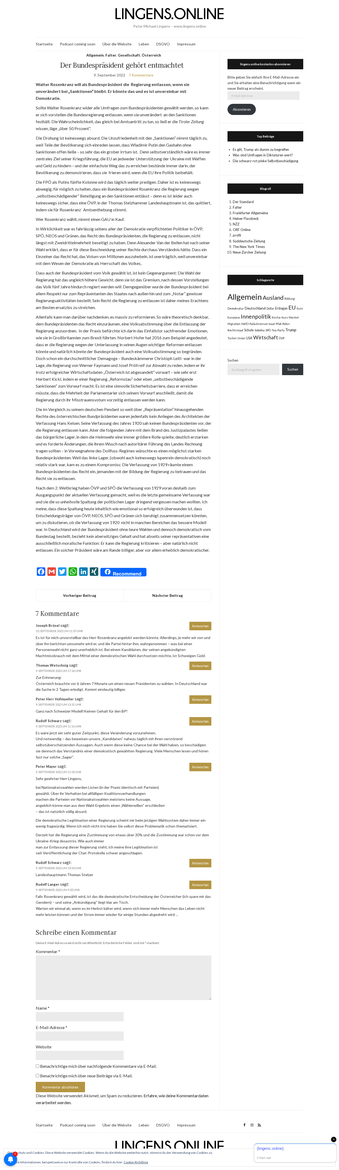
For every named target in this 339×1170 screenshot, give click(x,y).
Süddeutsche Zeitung (249, 241)
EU (292, 307)
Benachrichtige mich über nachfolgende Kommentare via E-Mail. (98, 1066)
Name (43, 1007)
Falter (110, 55)
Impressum (186, 44)
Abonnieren (242, 109)
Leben (144, 44)
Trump (290, 329)
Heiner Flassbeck (246, 218)
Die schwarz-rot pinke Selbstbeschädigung (265, 161)
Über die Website (117, 44)
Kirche (276, 317)
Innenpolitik (256, 316)
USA (249, 338)
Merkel (294, 317)
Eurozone (234, 317)
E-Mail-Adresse (51, 1027)
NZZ (236, 224)
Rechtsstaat (235, 330)
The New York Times (249, 247)
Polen (286, 323)
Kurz (285, 317)
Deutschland (255, 308)
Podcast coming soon (77, 44)
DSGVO (163, 44)
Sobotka (260, 330)
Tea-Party (277, 330)
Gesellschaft (129, 55)
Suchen (233, 360)
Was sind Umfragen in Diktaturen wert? (263, 155)
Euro (300, 308)
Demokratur (236, 308)
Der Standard (243, 202)
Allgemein (95, 55)
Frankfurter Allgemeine (250, 213)
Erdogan (281, 308)
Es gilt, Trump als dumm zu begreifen (261, 149)
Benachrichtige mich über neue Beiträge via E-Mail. (86, 1075)
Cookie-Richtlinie (136, 1162)
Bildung (289, 298)
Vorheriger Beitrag (79, 595)
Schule (249, 330)
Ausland (273, 297)
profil (237, 235)
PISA (279, 323)
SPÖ (268, 330)
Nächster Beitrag (167, 595)
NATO (245, 323)
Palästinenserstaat (262, 323)
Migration (234, 323)
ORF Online (242, 230)
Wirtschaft (265, 337)
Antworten (200, 626)
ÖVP (281, 338)
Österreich (151, 55)
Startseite (44, 44)
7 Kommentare (141, 75)
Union (241, 338)
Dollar (270, 308)
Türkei (232, 338)
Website (43, 1046)
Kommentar (48, 951)
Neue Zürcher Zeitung (249, 252)
